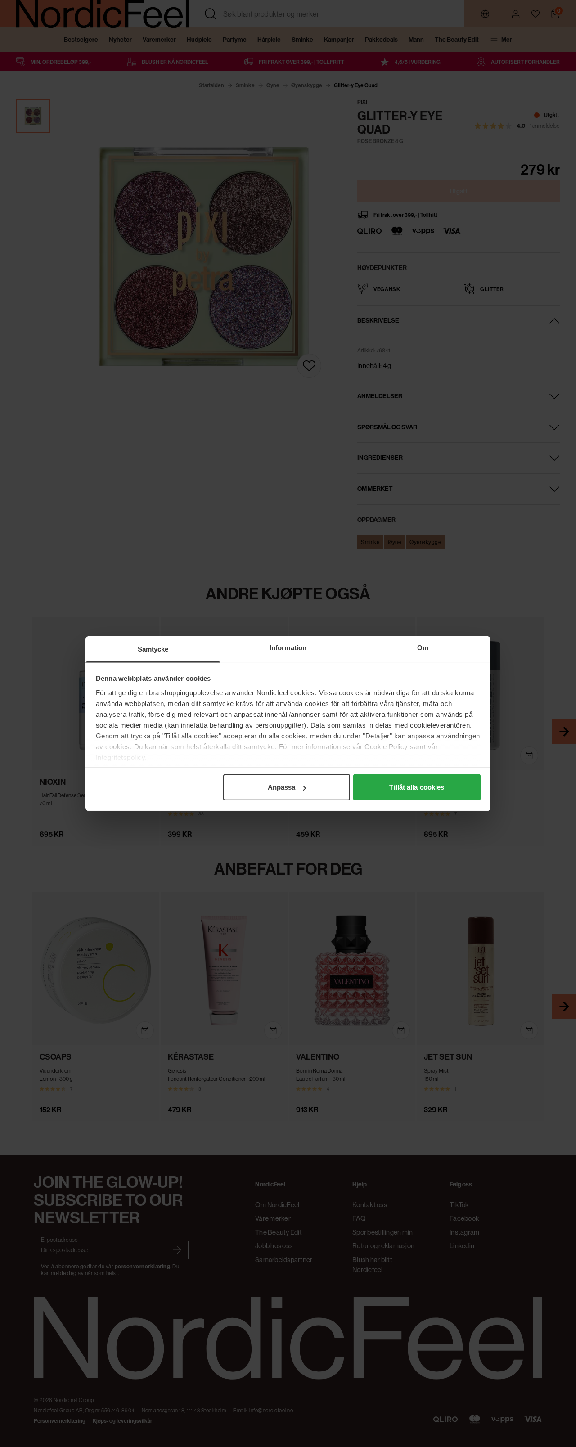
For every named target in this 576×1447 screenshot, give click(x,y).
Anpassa (282, 787)
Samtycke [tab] (153, 649)
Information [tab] (288, 648)
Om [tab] (422, 648)
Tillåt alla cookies (416, 787)
